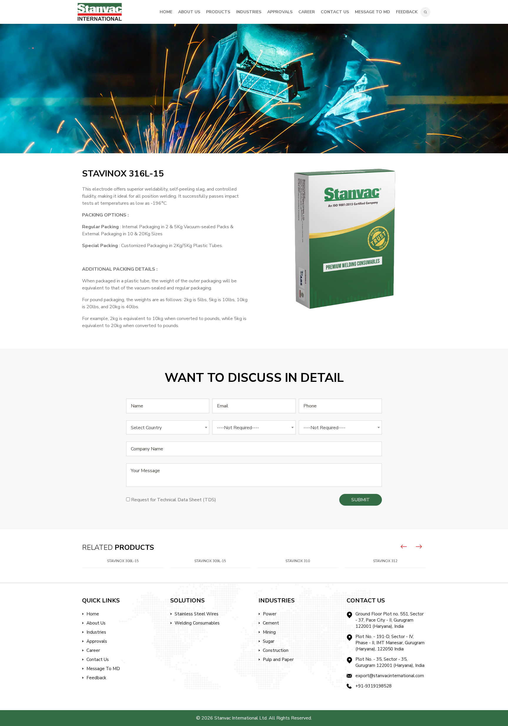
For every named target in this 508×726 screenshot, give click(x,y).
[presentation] (404, 546)
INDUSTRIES (248, 12)
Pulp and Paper (278, 659)
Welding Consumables (197, 623)
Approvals (96, 641)
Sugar (268, 641)
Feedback (406, 12)
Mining (269, 632)
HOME (166, 12)
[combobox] (167, 427)
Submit (360, 500)
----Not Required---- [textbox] (238, 427)
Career (93, 650)
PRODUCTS (218, 12)
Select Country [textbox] (146, 427)
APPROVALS (280, 12)
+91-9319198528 (373, 686)
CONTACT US (335, 12)
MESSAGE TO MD (372, 12)
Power (269, 614)
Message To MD (103, 669)
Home (92, 614)
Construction (275, 650)
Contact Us (97, 659)
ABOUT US (189, 12)
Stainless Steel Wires (196, 614)
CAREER (306, 12)
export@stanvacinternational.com (389, 676)
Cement (271, 623)
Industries (96, 632)
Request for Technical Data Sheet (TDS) (173, 500)
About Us (96, 623)
